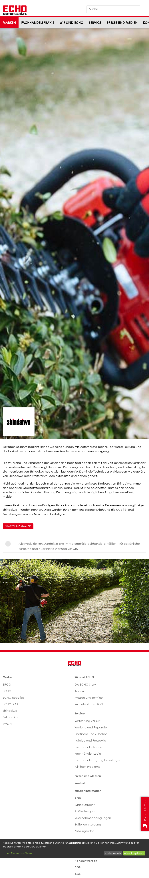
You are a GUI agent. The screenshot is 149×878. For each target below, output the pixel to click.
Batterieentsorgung (87, 824)
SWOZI (7, 724)
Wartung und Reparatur (91, 727)
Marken (9, 23)
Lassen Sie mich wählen (17, 853)
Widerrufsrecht (84, 805)
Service (95, 23)
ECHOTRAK (10, 704)
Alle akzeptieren (134, 853)
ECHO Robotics (13, 697)
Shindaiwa (10, 710)
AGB (77, 798)
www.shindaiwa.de (18, 526)
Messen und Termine (88, 697)
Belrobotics (10, 717)
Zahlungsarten (84, 831)
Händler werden (85, 861)
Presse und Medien (122, 23)
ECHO (7, 691)
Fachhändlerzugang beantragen (97, 760)
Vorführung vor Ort (87, 721)
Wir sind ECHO (71, 23)
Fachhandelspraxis (37, 23)
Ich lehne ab (113, 853)
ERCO (7, 684)
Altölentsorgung (85, 811)
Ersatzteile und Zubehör (90, 734)
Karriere (79, 691)
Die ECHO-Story (85, 684)
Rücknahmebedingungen (92, 818)
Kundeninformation (87, 791)
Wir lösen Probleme (87, 766)
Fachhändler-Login (87, 753)
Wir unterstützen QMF (89, 704)
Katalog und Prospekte (90, 740)
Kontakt (79, 783)
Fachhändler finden (88, 747)
